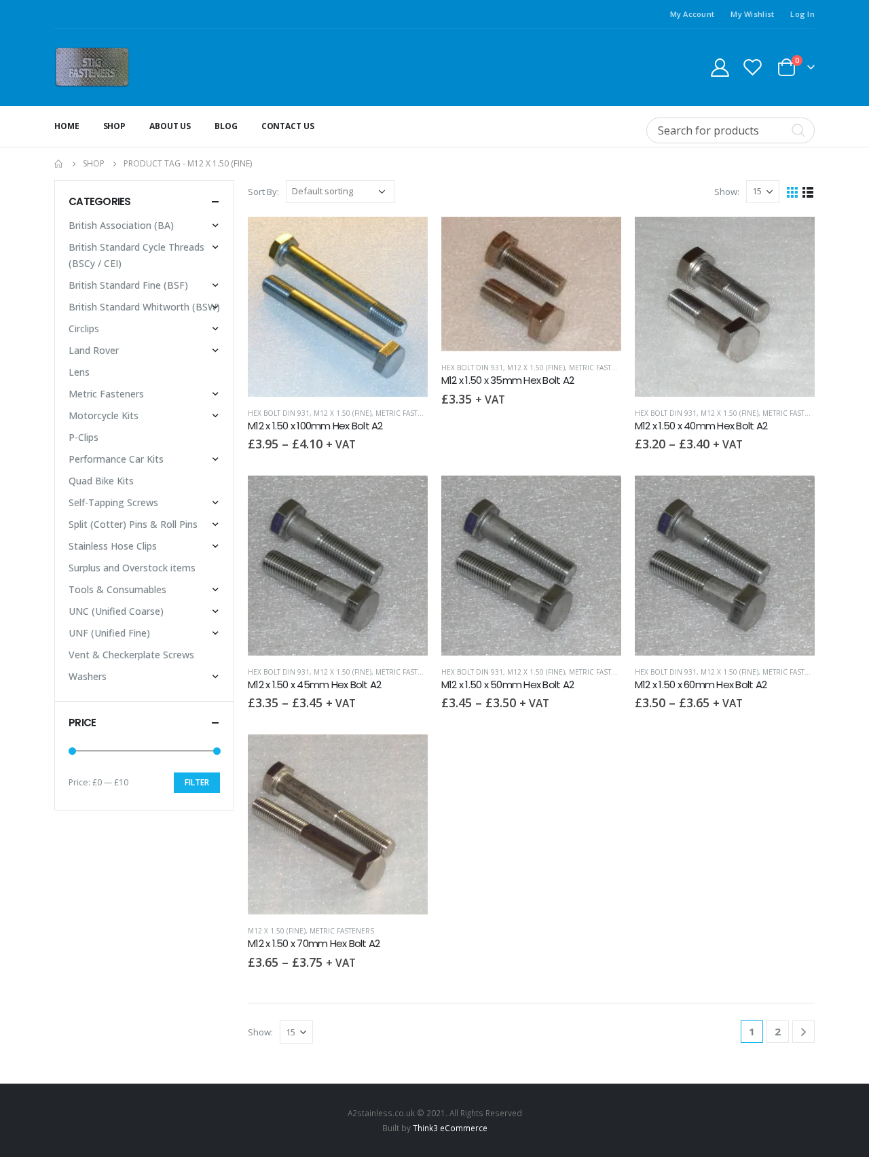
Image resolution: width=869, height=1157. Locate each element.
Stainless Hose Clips (113, 545)
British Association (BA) (121, 225)
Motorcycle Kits (103, 415)
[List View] (808, 191)
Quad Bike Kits (101, 480)
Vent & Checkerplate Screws (131, 654)
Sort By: (263, 191)
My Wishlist (752, 14)
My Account (692, 14)
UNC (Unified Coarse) (116, 611)
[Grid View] (792, 191)
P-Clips (83, 437)
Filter (197, 782)
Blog (226, 126)
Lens (79, 372)
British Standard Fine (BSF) (128, 285)
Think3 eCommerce (450, 1127)
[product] (338, 307)
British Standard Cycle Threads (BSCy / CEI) (136, 255)
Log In (802, 14)
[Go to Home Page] (59, 164)
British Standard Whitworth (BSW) (144, 306)
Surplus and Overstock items (132, 567)
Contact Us (287, 126)
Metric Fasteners (407, 413)
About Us (170, 126)
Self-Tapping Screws (113, 502)
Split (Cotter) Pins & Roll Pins (133, 524)
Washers (88, 676)
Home (66, 126)
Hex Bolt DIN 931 (279, 413)
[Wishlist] (753, 67)
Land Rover (94, 350)
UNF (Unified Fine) (109, 632)
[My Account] (719, 67)
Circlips (84, 328)
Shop (114, 126)
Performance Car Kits (116, 458)
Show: (726, 191)
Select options (405, 239)
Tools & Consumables (117, 589)
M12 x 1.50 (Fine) (342, 413)
